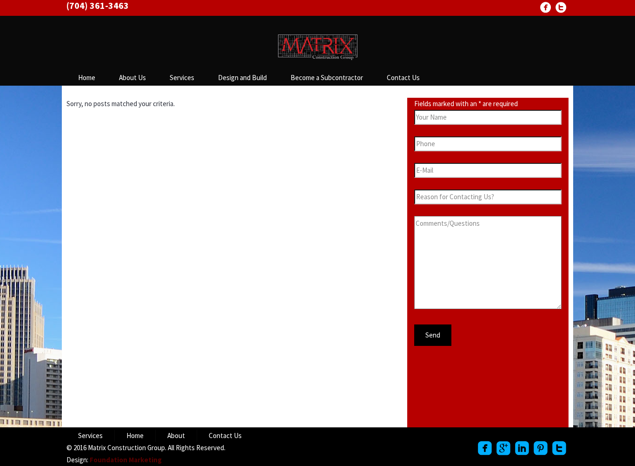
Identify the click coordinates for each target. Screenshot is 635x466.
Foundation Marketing (126, 459)
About (176, 435)
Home (86, 77)
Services (182, 77)
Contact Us (403, 77)
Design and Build (242, 77)
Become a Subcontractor (327, 77)
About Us (132, 77)
